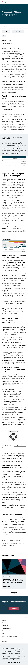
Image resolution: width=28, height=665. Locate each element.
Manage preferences (14, 662)
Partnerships (5, 625)
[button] (14, 593)
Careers (4, 639)
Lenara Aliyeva (7, 40)
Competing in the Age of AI (10, 407)
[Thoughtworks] (6, 2)
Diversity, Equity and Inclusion (9, 636)
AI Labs (3, 631)
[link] (14, 608)
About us (4, 620)
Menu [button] (23, 1)
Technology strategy (18, 31)
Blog (4, 35)
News (3, 633)
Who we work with (6, 628)
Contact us (4, 641)
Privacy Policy (17, 659)
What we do (5, 622)
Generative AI (6, 31)
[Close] (26, 645)
